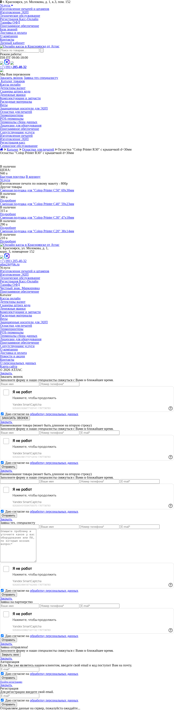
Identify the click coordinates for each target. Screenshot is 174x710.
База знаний (8, 29)
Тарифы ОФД (10, 22)
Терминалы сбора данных (18, 122)
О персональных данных (18, 363)
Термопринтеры (11, 115)
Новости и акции (12, 356)
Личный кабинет (12, 43)
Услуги (5, 5)
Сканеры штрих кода (15, 91)
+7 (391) (13, 67)
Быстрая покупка (12, 176)
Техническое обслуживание (20, 15)
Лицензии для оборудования (20, 125)
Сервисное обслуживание (19, 146)
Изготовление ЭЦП (14, 12)
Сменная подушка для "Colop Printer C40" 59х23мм (37, 204)
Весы (4, 105)
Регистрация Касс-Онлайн (19, 19)
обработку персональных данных (54, 414)
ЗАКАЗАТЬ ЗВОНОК (15, 418)
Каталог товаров (12, 81)
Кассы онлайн (10, 84)
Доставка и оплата (13, 32)
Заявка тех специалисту (41, 78)
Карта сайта (8, 366)
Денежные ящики (13, 95)
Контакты (7, 39)
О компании (9, 36)
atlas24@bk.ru (10, 264)
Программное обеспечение (19, 26)
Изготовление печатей (16, 135)
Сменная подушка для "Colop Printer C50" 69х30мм (37, 190)
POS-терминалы (12, 118)
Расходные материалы (16, 101)
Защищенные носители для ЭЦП (24, 108)
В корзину (33, 176)
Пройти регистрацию (11, 681)
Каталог (12, 149)
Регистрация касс (12, 142)
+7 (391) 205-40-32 (13, 261)
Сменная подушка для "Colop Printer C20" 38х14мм (37, 231)
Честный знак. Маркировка (20, 288)
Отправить (8, 466)
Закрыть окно (10, 654)
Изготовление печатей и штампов (24, 9)
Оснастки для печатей (16, 112)
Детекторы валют (12, 88)
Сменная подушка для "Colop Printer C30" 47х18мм (37, 217)
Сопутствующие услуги (17, 132)
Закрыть (6, 373)
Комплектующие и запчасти (20, 98)
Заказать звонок (11, 78)
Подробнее (8, 200)
